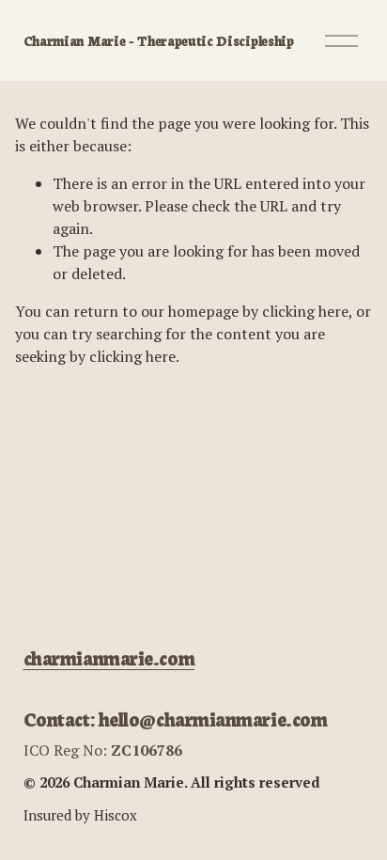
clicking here (305, 311)
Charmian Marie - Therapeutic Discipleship (158, 40)
